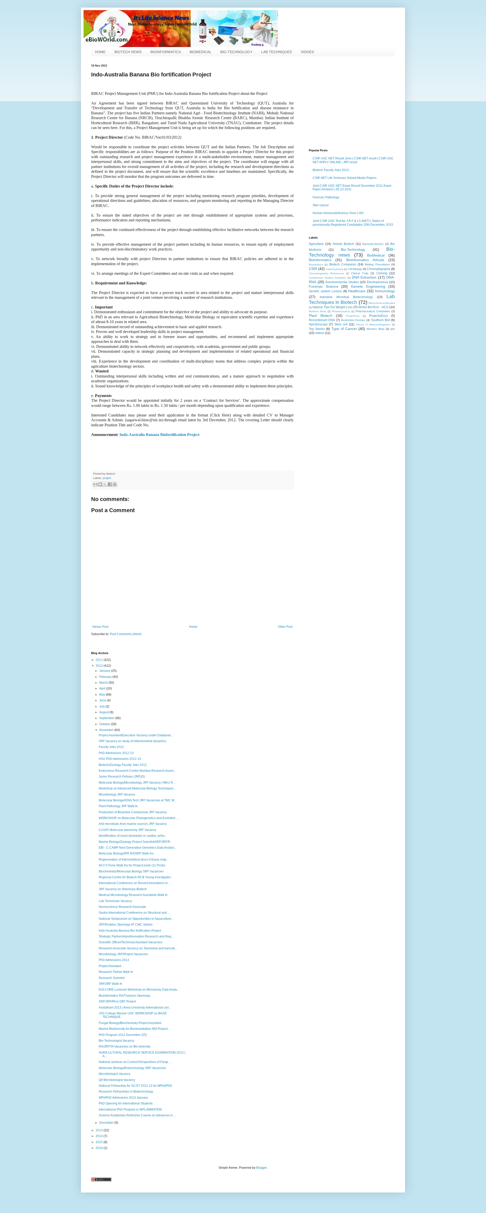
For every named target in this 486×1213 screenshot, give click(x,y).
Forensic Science (323, 286)
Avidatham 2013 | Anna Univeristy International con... (135, 1007)
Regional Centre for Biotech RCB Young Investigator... (136, 877)
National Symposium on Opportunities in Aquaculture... (136, 919)
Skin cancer (321, 205)
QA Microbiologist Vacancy (117, 1080)
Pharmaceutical (341, 311)
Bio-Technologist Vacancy (116, 1040)
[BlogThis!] (100, 484)
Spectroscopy (318, 324)
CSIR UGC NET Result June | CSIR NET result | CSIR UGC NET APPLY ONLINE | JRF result (353, 160)
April (102, 688)
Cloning (381, 273)
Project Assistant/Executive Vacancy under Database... (136, 735)
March (104, 682)
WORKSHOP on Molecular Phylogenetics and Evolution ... (138, 818)
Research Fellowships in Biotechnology (126, 1091)
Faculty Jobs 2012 (111, 747)
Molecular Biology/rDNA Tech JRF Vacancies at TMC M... (137, 800)
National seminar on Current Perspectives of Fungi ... (135, 1062)
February (105, 677)
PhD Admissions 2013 (114, 960)
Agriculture (316, 244)
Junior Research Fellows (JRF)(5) (122, 776)
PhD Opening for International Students (126, 1103)
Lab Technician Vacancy (115, 901)
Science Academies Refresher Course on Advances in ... (137, 1115)
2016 (100, 1148)
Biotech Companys (342, 264)
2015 (100, 1142)
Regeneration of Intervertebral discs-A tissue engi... (134, 859)
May (102, 694)
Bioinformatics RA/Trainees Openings (124, 995)
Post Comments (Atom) (125, 634)
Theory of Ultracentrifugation (373, 324)
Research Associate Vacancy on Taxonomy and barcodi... (138, 948)
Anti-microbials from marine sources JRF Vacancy (133, 824)
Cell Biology (355, 268)
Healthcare (357, 291)
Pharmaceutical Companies (373, 311)
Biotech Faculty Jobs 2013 (331, 170)
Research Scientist (112, 978)
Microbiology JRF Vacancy (117, 794)
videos (319, 333)
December (106, 1122)
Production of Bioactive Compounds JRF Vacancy (133, 812)
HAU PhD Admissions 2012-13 (120, 759)
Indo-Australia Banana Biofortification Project (159, 434)
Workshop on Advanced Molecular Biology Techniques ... (138, 788)
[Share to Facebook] (109, 484)
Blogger (261, 1167)
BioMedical (375, 255)
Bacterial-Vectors (372, 243)
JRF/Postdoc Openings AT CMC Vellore (126, 924)
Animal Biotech (343, 244)
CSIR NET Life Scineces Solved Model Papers (344, 178)
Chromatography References (326, 273)
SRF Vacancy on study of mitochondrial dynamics (132, 741)
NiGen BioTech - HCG (373, 307)
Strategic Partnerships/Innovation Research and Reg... (136, 936)
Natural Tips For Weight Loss (333, 307)
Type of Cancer (344, 329)
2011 (100, 660)
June (103, 700)
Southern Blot (380, 320)
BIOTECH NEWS (127, 52)
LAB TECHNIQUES (276, 52)
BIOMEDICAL (200, 52)
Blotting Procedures (377, 264)
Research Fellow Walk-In (116, 972)
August (104, 712)
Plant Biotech (320, 315)
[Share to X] (105, 484)
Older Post (285, 627)
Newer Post (100, 627)
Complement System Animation (327, 277)
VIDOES (307, 52)
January (105, 671)
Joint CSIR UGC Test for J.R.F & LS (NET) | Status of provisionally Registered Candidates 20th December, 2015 (353, 222)
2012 (100, 665)
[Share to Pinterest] (114, 484)
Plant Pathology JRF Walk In (118, 806)
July (102, 706)
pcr (393, 329)
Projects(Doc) (378, 316)
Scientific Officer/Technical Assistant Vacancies (131, 942)
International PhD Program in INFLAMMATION (130, 1109)
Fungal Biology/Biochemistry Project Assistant (130, 1023)
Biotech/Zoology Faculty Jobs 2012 (123, 765)
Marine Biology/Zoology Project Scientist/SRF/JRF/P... (135, 842)
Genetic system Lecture (325, 291)
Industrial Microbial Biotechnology (346, 297)
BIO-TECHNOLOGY (236, 52)
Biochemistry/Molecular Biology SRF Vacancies (131, 871)
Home (193, 627)
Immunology (385, 291)
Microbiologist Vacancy (114, 1074)
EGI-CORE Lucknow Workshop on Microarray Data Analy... (139, 989)
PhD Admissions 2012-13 (116, 753)
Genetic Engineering (368, 286)
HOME (100, 52)
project (107, 477)
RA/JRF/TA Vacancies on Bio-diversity (124, 1046)
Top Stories (317, 329)
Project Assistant (110, 966)
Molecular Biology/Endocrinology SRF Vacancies (132, 1068)
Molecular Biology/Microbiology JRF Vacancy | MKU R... (137, 782)
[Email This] (95, 484)
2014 (100, 1136)
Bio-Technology (353, 249)
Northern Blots (317, 311)
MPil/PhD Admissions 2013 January (123, 1097)
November (106, 730)
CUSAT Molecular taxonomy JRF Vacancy (127, 830)
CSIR (313, 269)
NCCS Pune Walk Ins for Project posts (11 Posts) (132, 865)
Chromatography (378, 269)
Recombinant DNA (322, 320)
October (105, 724)
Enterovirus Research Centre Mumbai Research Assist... (137, 770)
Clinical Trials (360, 273)
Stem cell (341, 324)
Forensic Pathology (326, 197)
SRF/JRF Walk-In (110, 984)
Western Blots (375, 328)
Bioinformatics (320, 260)
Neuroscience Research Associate (122, 907)
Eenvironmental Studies (342, 282)
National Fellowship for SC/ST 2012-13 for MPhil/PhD (135, 1085)
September (107, 718)
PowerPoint (352, 316)
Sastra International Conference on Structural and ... (134, 912)
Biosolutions (316, 264)
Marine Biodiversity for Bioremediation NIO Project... (134, 1029)
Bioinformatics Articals (365, 260)
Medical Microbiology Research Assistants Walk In (133, 895)
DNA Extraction (364, 277)
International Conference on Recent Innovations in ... (135, 883)
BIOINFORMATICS (165, 52)
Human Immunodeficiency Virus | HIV (338, 213)
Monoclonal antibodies (382, 303)
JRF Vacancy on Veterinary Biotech (123, 889)
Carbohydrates (334, 269)
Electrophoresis (377, 282)
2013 (100, 1130)
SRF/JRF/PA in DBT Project (117, 1001)
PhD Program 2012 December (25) (123, 1035)
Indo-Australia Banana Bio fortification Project (130, 930)
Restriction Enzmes (353, 320)
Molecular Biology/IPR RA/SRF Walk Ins (126, 853)
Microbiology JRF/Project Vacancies (123, 954)
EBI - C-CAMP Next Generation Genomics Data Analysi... (137, 847)
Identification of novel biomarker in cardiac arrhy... (133, 836)
